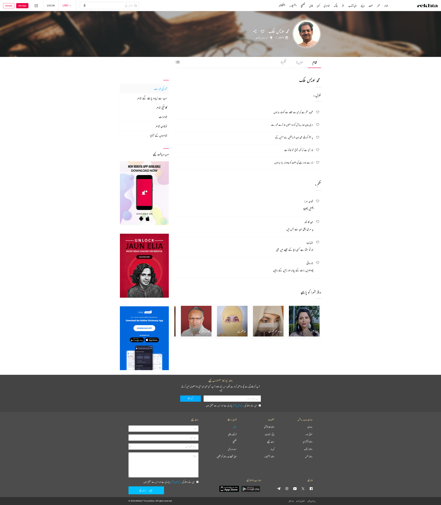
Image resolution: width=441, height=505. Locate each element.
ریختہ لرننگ (308, 449)
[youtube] (295, 488)
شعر (378, 6)
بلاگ (336, 6)
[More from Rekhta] (36, 5)
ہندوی (309, 426)
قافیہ (311, 6)
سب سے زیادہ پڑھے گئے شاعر (152, 98)
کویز (318, 6)
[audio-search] (84, 5)
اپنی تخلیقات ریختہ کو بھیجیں (227, 456)
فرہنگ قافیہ (232, 434)
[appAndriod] (250, 489)
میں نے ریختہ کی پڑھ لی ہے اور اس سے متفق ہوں (231, 405)
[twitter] (303, 488)
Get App (22, 5)
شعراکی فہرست (160, 89)
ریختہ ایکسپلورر (269, 456)
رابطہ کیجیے (270, 441)
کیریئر (272, 449)
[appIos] (229, 489)
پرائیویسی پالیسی (238, 405)
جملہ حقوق (291, 501)
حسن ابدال (264, 38)
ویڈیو (363, 6)
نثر (343, 6)
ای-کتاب (352, 6)
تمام (314, 62)
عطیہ (235, 426)
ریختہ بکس (308, 456)
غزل (299, 62)
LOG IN (51, 5)
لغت (371, 6)
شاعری (327, 6)
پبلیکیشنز (282, 6)
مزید (273, 6)
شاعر (386, 6)
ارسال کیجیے (142, 490)
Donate (8, 5)
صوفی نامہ (308, 434)
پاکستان (258, 38)
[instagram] (287, 488)
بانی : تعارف (269, 434)
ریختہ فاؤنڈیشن (269, 426)
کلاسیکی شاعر (161, 107)
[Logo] (427, 6)
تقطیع (303, 6)
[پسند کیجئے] (262, 31)
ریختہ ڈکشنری (307, 441)
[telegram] (278, 488)
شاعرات (163, 117)
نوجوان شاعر (161, 126)
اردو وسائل (232, 449)
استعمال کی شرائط (300, 501)
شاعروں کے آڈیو (158, 135)
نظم (283, 62)
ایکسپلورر (293, 6)
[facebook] (311, 488)
